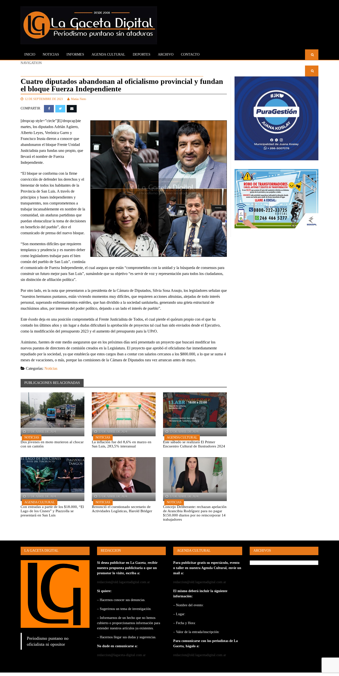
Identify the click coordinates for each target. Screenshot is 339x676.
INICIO (29, 54)
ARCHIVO (165, 54)
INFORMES (75, 54)
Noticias (51, 54)
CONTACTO (190, 54)
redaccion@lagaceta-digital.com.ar (121, 655)
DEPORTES (141, 54)
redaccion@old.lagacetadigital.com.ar (123, 582)
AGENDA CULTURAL (108, 54)
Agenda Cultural (182, 437)
